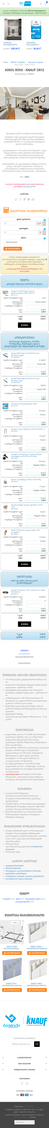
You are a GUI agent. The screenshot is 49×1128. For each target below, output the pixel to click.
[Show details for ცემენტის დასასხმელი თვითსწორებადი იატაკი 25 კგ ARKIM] (36, 29)
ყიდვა (25, 325)
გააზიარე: (24, 194)
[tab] (24, 651)
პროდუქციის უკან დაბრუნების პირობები (23, 871)
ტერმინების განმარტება (16, 873)
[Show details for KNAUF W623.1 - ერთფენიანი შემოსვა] (37, 932)
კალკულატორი (29, 187)
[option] (12, 35)
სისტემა (7, 899)
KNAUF (31, 74)
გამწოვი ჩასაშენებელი (10, 44)
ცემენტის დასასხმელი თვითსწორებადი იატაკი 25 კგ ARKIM (35, 44)
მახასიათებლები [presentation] (24, 657)
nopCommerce (29, 1106)
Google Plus (28, 199)
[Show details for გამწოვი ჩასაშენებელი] (13, 29)
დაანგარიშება (13, 248)
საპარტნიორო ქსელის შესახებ (18, 879)
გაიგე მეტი (41, 259)
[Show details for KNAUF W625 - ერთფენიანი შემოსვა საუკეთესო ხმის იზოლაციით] (37, 969)
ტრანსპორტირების (21, 1117)
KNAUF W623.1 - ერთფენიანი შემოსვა (37, 948)
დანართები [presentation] (24, 663)
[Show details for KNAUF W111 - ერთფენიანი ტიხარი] (12, 969)
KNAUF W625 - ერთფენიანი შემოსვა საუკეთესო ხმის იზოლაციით (37, 985)
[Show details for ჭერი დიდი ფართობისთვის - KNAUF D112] (12, 932)
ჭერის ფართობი (23, 219)
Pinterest (24, 199)
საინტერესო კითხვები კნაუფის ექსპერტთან (24, 876)
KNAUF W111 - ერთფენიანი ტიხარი (12, 985)
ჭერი (18, 899)
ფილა (23, 238)
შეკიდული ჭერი (33, 899)
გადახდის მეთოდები (14, 865)
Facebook (20, 199)
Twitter (16, 199)
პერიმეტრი (23, 228)
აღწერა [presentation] (24, 651)
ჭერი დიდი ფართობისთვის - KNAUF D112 (12, 948)
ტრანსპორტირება (13, 868)
